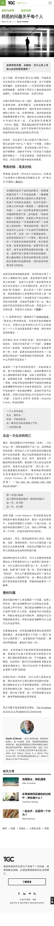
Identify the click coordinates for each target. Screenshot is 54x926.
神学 (4, 828)
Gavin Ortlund (22, 22)
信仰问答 (26, 10)
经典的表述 (42, 316)
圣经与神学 (7, 10)
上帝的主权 (35, 828)
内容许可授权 (25, 899)
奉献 (34, 899)
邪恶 (46, 828)
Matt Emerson (28, 818)
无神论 (22, 828)
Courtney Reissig (30, 802)
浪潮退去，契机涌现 (34, 779)
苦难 (13, 828)
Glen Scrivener (29, 783)
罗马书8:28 (28, 124)
